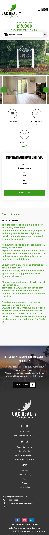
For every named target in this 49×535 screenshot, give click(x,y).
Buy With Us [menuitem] (24, 451)
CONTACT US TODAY (22, 385)
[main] (24, 183)
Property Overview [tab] (11, 214)
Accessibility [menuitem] (26, 524)
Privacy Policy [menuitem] (16, 524)
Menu (44, 10)
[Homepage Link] (11, 9)
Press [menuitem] (24, 483)
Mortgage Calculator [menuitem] (24, 459)
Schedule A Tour (24, 193)
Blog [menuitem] (24, 479)
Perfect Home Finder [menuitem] (24, 455)
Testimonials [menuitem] (24, 487)
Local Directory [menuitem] (24, 475)
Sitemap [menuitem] (35, 524)
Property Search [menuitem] (24, 447)
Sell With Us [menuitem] (24, 431)
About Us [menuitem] (24, 470)
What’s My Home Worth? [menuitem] (24, 435)
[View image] (24, 90)
